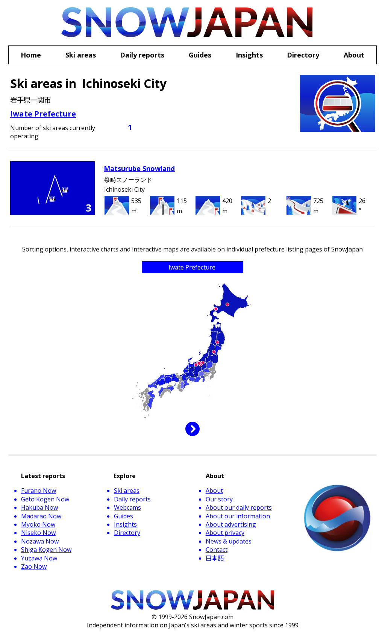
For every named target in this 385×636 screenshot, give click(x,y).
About (214, 490)
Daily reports (132, 499)
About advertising (231, 524)
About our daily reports (239, 507)
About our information (238, 516)
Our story (219, 499)
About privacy (225, 532)
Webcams (127, 507)
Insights (125, 524)
